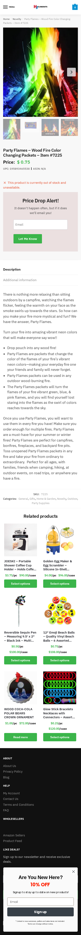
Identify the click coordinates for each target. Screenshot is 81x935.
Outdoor (72, 499)
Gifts (32, 499)
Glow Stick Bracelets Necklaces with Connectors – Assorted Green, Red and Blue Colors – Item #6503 (59, 713)
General (23, 499)
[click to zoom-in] (40, 72)
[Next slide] (71, 72)
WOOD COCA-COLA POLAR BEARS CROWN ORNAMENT (19, 713)
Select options (20, 583)
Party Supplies (40, 503)
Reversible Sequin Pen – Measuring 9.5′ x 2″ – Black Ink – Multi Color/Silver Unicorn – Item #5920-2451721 (20, 636)
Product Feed (12, 841)
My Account (11, 793)
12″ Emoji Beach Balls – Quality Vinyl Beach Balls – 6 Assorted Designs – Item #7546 (59, 636)
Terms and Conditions (18, 805)
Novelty (17, 19)
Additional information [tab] (20, 280)
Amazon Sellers (14, 835)
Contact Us (10, 799)
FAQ (6, 810)
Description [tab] (12, 269)
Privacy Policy (12, 771)
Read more (20, 737)
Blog (6, 777)
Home (6, 19)
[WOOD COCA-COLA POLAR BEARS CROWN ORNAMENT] (20, 687)
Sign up (40, 912)
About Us (9, 766)
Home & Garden (46, 499)
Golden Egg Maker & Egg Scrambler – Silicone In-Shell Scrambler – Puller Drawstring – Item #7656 (57, 565)
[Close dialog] (73, 872)
